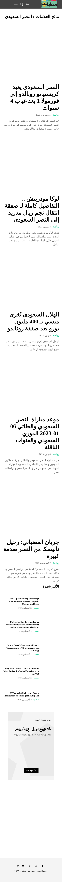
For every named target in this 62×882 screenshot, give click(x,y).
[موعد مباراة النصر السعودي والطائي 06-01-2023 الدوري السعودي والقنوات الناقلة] (31, 384)
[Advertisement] (31, 822)
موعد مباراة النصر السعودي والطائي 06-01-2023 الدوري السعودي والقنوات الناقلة (33, 433)
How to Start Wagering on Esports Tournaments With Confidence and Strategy (22, 648)
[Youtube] (23, 866)
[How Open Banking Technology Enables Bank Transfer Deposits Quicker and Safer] (50, 603)
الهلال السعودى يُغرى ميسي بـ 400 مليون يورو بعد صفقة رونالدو (33, 321)
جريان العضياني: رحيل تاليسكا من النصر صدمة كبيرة (31, 549)
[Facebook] (42, 866)
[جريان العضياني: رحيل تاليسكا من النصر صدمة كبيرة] (31, 506)
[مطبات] (44, 4)
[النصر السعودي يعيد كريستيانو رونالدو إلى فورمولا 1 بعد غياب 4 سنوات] (31, 51)
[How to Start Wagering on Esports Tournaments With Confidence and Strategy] (50, 650)
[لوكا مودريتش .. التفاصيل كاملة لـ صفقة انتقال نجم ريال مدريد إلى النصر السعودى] (31, 163)
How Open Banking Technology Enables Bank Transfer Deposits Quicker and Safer (24, 601)
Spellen (36, 700)
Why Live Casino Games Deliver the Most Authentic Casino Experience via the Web (21, 671)
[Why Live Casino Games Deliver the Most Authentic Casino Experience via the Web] (50, 673)
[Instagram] (29, 866)
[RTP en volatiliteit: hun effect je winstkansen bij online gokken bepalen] (50, 696)
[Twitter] (36, 866)
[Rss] (18, 866)
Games (36, 608)
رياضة (56, 114)
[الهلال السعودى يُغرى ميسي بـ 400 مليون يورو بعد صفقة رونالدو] (31, 279)
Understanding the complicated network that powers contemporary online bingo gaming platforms (22, 624)
